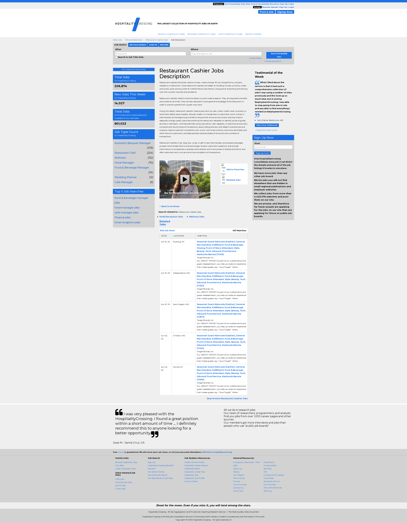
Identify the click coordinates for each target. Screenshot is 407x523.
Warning (268, 491)
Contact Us (238, 487)
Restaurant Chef (124, 152)
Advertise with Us (271, 481)
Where (194, 49)
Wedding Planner (125, 177)
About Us (237, 468)
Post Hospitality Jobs (230, 34)
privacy (121, 452)
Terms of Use (239, 478)
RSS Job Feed (166, 230)
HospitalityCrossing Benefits (160, 465)
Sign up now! (262, 153)
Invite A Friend (191, 481)
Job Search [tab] (120, 45)
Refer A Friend (253, 34)
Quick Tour (238, 491)
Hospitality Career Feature (196, 465)
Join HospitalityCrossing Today (134, 69)
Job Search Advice (156, 472)
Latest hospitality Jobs (125, 468)
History (236, 472)
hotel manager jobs (127, 207)
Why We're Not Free (273, 487)
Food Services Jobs (123, 482)
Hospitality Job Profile (194, 478)
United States (255, 58)
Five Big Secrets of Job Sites (160, 478)
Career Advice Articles (194, 462)
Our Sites (119, 465)
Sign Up (151, 462)
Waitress (120, 157)
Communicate (240, 484)
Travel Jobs (120, 488)
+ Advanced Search (272, 61)
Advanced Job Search (157, 475)
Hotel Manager (124, 162)
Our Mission (238, 475)
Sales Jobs (117, 40)
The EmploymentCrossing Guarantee (274, 475)
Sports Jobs (120, 485)
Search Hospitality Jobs (171, 34)
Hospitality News (192, 468)
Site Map (268, 468)
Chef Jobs (119, 479)
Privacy (236, 481)
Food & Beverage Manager (131, 167)
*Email (257, 143)
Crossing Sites (270, 465)
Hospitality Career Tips (194, 472)
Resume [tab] (164, 45)
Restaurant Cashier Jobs (157, 40)
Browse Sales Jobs (134, 40)
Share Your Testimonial (266, 125)
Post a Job (266, 11)
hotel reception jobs (127, 222)
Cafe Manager (123, 182)
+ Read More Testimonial (266, 130)
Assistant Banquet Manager (132, 143)
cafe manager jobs (126, 212)
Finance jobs (122, 217)
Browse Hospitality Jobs (201, 34)
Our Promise (270, 484)
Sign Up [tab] (153, 45)
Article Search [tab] (138, 45)
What (118, 49)
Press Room (269, 462)
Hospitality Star (191, 475)
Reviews (151, 468)
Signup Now (285, 11)
